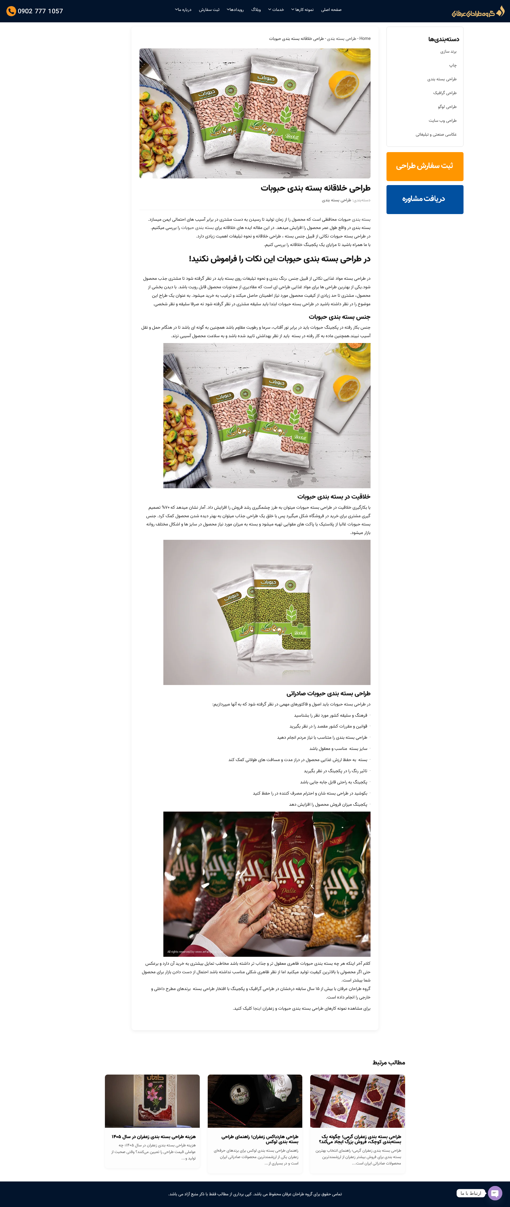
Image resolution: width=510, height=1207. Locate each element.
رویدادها (237, 9)
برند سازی (448, 51)
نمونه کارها (304, 9)
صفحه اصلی (331, 9)
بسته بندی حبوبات (197, 227)
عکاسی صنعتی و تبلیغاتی (436, 134)
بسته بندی (361, 219)
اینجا (256, 1008)
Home (365, 38)
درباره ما (185, 9)
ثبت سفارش (209, 9)
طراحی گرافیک (445, 93)
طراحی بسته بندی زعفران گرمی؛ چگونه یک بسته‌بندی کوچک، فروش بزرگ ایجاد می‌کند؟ (360, 1139)
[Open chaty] (495, 1193)
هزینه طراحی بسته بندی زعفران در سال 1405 (154, 1137)
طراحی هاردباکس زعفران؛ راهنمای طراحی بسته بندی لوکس (260, 1139)
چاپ (453, 65)
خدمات (277, 9)
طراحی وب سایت (443, 120)
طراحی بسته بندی (341, 38)
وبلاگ (256, 9)
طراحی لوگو (447, 106)
